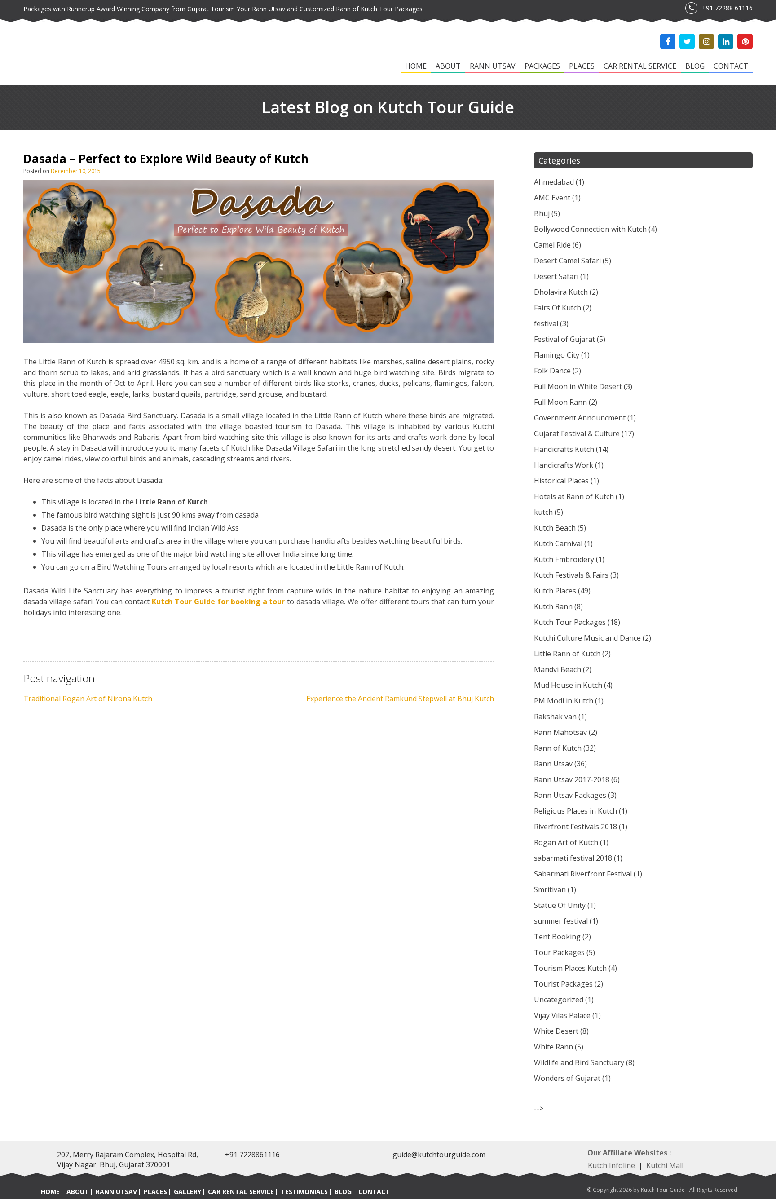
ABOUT (77, 1191)
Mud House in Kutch (568, 685)
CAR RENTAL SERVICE (241, 1191)
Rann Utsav (493, 66)
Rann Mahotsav (560, 732)
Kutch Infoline (611, 1165)
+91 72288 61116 (727, 8)
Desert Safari (556, 276)
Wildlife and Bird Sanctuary (579, 1062)
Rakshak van (555, 716)
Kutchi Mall (664, 1165)
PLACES (155, 1191)
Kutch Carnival (558, 544)
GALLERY (187, 1191)
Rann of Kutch (558, 748)
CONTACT (374, 1191)
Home (416, 66)
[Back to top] (758, 1173)
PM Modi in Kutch (563, 701)
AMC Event (552, 198)
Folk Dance (552, 371)
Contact (731, 66)
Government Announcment (580, 418)
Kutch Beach (555, 528)
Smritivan (550, 889)
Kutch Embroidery (564, 559)
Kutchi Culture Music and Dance (587, 638)
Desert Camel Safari (567, 260)
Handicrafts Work (563, 465)
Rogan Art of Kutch (566, 842)
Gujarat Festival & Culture (577, 433)
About (448, 66)
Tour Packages (559, 952)
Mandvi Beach (557, 669)
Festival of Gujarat (564, 339)
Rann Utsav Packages (570, 795)
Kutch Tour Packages (570, 622)
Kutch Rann (553, 606)
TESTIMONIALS (304, 1191)
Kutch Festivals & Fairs (571, 575)
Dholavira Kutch (561, 292)
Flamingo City (556, 355)
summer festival (561, 921)
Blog (695, 66)
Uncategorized (558, 999)
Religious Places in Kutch (575, 811)
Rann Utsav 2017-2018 (571, 779)
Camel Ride (552, 245)
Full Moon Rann (560, 402)
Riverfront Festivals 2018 (575, 827)
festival (546, 323)
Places (582, 66)
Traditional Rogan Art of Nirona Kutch (87, 698)
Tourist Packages (563, 984)
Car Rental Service (640, 66)
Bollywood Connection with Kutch (590, 229)
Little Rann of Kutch (567, 654)
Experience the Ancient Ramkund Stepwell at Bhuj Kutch (400, 698)
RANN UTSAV (116, 1191)
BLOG (343, 1191)
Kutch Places (555, 591)
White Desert (556, 1031)
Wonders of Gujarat (567, 1078)
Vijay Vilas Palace (562, 1015)
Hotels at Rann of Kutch (574, 496)
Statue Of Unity (560, 905)
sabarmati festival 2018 (573, 858)
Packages (542, 66)
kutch (543, 512)
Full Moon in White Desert (578, 386)
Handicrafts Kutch (564, 449)
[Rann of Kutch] (77, 53)
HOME (50, 1191)
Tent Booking (557, 937)
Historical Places (561, 481)
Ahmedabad (554, 182)
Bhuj (542, 213)
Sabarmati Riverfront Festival (583, 874)
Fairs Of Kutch (557, 308)
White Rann (553, 1047)
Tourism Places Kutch (570, 968)
